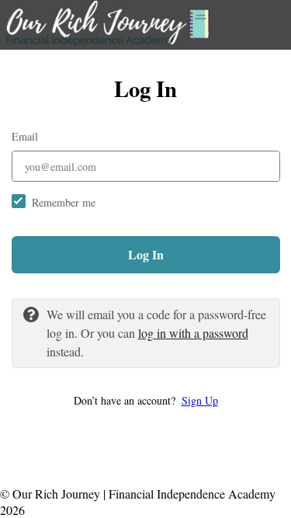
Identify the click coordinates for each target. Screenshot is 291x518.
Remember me (63, 202)
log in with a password (193, 333)
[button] (146, 400)
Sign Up (200, 400)
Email (25, 136)
